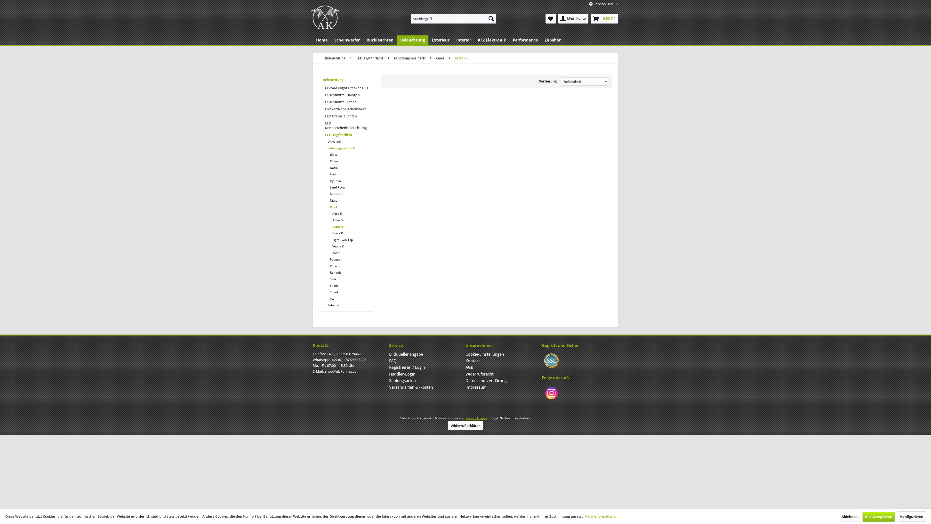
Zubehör (333, 305)
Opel (333, 207)
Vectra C (338, 246)
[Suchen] (491, 19)
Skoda (334, 286)
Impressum (476, 387)
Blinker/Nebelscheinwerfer (347, 109)
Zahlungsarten (402, 380)
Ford (333, 174)
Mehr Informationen (601, 516)
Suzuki (334, 292)
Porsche (335, 266)
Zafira (336, 253)
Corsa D (337, 233)
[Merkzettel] (551, 19)
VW (332, 299)
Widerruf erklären (466, 425)
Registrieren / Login (407, 367)
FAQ (393, 360)
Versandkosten (476, 418)
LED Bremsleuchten (341, 116)
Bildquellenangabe (406, 354)
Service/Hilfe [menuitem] (604, 4)
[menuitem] (453, 19)
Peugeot (336, 259)
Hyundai (336, 181)
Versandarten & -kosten (411, 387)
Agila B (337, 214)
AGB (469, 367)
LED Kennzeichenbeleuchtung (346, 125)
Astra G (337, 220)
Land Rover (337, 187)
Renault (335, 272)
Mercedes (337, 194)
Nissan (334, 200)
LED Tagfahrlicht (338, 134)
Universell (334, 141)
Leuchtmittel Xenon (341, 102)
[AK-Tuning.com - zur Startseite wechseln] (325, 17)
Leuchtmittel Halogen (342, 95)
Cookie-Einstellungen (485, 354)
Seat (333, 279)
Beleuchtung (333, 79)
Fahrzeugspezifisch (341, 148)
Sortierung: (548, 81)
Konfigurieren (911, 516)
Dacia (334, 168)
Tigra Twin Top (342, 240)
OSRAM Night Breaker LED (346, 88)
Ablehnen (850, 516)
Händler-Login (402, 374)
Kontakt (473, 360)
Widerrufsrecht (480, 374)
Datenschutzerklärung (486, 380)
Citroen (335, 161)
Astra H (337, 227)
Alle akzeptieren (878, 516)
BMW (333, 155)
